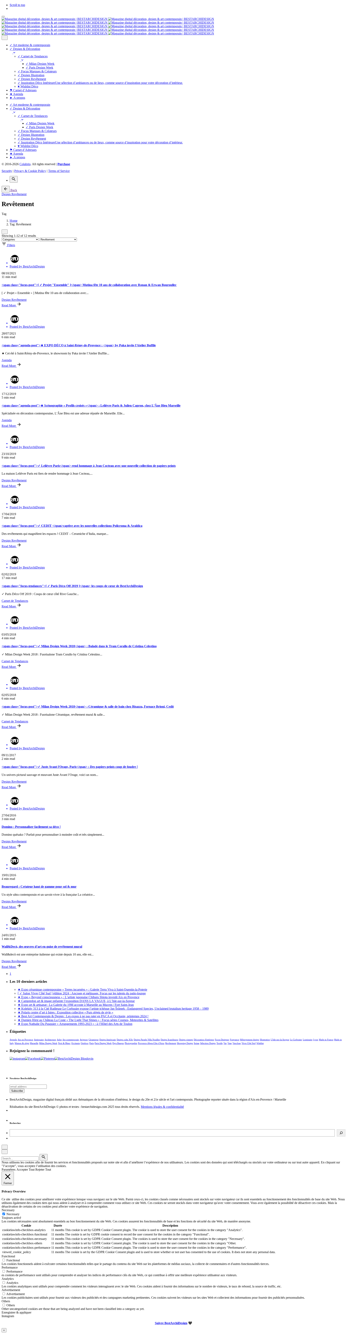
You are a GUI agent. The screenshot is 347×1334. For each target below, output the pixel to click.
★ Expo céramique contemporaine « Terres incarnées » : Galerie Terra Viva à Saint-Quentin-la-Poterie (82, 989)
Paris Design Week (103, 1043)
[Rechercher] (341, 1133)
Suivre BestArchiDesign (171, 1323)
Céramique (94, 1039)
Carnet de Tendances (15, 600)
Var (225, 1043)
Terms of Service (59, 171)
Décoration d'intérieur (204, 1039)
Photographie (131, 1043)
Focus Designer (222, 1039)
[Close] (5, 37)
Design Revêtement (14, 194)
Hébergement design (249, 1039)
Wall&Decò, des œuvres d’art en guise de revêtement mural (42, 946)
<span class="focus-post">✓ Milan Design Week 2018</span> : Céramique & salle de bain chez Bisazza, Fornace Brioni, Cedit (88, 706)
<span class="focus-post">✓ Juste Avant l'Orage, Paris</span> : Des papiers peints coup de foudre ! (70, 766)
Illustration (265, 1039)
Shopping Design (185, 1043)
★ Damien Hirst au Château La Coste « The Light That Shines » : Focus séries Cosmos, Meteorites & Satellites (88, 1020)
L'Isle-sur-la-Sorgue (280, 1039)
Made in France (326, 1039)
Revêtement (170, 1043)
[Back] (6, 189)
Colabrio (25, 164)
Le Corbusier (296, 1039)
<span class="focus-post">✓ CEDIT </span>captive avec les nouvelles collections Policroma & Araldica (72, 525)
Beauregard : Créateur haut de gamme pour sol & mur (39, 886)
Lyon (315, 1039)
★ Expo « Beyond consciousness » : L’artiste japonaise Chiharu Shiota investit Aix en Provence (78, 997)
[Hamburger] (3, 16)
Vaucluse (237, 1043)
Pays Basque (118, 1043)
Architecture (50, 1039)
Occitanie (75, 1043)
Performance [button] (10, 1267)
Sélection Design (208, 1043)
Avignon (84, 1039)
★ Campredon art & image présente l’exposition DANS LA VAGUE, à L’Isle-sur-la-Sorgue (76, 1001)
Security (7, 171)
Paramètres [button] (8, 1169)
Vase (230, 1043)
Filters (11, 245)
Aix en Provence (25, 1039)
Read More (9, 305)
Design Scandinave (169, 1039)
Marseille (34, 1043)
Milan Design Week (48, 1043)
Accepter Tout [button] (25, 1169)
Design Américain (107, 1039)
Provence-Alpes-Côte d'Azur (151, 1043)
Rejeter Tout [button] (43, 1169)
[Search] (14, 179)
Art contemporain (70, 1039)
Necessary (12, 1214)
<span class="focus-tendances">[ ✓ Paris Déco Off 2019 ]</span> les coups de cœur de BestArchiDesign (72, 586)
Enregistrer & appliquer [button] (16, 1312)
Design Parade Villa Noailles (147, 1039)
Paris (91, 1043)
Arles (59, 1039)
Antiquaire (39, 1039)
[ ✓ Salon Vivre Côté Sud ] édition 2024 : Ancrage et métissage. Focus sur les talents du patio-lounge (82, 993)
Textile (219, 1043)
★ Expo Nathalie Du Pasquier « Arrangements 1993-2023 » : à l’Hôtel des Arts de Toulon (75, 1024)
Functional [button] (8, 1256)
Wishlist (260, 1043)
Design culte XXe (125, 1039)
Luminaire (307, 1039)
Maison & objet (22, 1043)
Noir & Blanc (64, 1043)
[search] (44, 1157)
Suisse (196, 1043)
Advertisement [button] (11, 1290)
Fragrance (234, 1039)
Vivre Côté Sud (249, 1043)
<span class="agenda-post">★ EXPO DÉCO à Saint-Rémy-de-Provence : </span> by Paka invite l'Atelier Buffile (79, 345)
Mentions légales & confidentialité (162, 1106)
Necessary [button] (8, 1210)
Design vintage (186, 1039)
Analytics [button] (8, 1278)
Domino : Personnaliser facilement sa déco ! (31, 826)
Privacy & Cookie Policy (30, 171)
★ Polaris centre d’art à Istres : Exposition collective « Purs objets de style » (65, 1012)
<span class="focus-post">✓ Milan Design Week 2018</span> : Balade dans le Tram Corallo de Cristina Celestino (79, 646)
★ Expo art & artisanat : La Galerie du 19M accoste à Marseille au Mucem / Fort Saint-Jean (76, 1004)
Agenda (7, 360)
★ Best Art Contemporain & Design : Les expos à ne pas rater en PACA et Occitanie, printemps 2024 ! (83, 1016)
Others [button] (6, 1301)
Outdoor (85, 1043)
